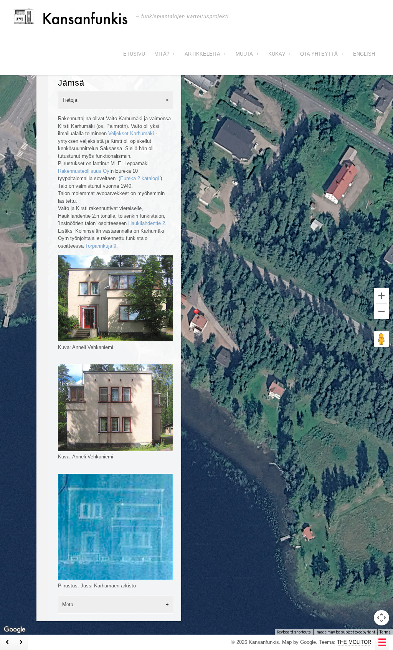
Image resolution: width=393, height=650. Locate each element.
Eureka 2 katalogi (139, 178)
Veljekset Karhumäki (131, 133)
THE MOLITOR (354, 642)
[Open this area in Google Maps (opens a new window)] (14, 630)
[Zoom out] (381, 311)
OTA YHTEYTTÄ (322, 54)
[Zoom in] (381, 295)
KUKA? (279, 54)
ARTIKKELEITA (205, 54)
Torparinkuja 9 (100, 246)
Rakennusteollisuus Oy (83, 171)
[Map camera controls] (381, 617)
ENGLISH (364, 54)
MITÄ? (164, 54)
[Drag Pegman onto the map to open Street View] (381, 339)
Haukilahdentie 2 (146, 223)
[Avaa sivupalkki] (382, 642)
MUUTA (247, 54)
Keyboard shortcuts (294, 632)
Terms (385, 632)
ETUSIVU (134, 54)
